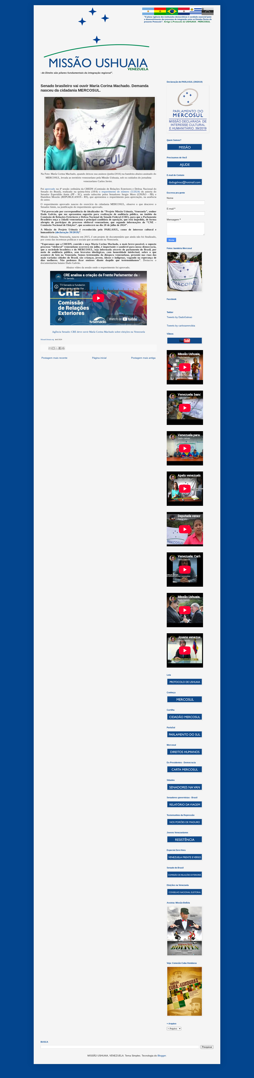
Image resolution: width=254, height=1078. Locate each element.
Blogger (162, 1055)
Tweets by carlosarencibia (181, 325)
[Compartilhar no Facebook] (60, 348)
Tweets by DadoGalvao (179, 317)
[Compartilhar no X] (56, 348)
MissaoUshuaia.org (47, 339)
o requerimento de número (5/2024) (119, 191)
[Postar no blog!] (53, 348)
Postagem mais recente (54, 357)
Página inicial (99, 357)
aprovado (50, 188)
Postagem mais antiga (143, 357)
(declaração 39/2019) (67, 232)
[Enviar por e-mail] (50, 348)
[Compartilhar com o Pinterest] (63, 348)
